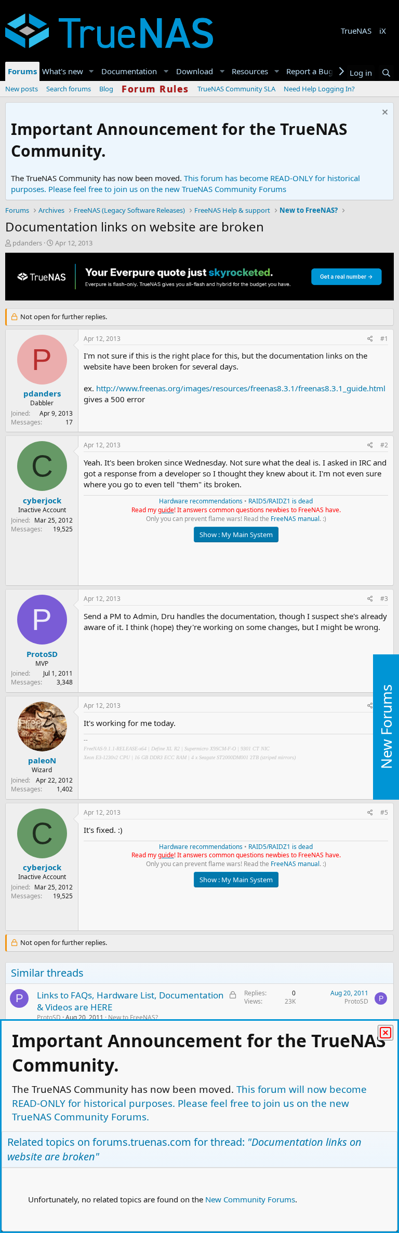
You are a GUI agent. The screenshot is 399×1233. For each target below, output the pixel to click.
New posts (21, 88)
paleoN (42, 760)
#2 (384, 445)
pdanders (27, 243)
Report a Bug (309, 71)
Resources (250, 71)
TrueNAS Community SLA (236, 88)
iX (382, 30)
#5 (384, 812)
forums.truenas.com (141, 1142)
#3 (384, 598)
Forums (22, 71)
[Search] (386, 73)
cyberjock (42, 500)
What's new (62, 71)
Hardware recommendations (201, 501)
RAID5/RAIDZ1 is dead (280, 501)
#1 (384, 338)
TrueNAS (356, 30)
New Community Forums (250, 1199)
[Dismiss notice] (383, 113)
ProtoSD (42, 654)
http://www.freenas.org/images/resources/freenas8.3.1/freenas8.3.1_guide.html (240, 388)
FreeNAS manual (295, 518)
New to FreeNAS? (133, 1017)
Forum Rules (155, 89)
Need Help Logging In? (319, 88)
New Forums (386, 726)
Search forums (68, 88)
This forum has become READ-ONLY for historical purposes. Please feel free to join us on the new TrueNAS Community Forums (185, 183)
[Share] (370, 339)
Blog (106, 88)
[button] (91, 71)
